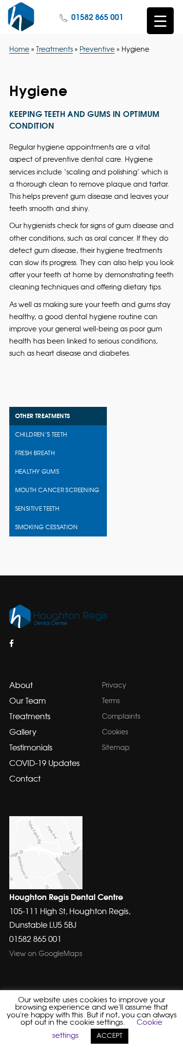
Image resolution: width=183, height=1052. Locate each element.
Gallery (23, 732)
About (21, 685)
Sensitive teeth (37, 509)
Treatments (54, 49)
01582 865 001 (97, 17)
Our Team (27, 701)
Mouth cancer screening (57, 490)
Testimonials (30, 748)
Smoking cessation (46, 527)
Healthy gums (37, 472)
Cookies (115, 732)
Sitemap (116, 748)
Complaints (121, 716)
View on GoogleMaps (45, 954)
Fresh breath (35, 453)
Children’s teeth (41, 435)
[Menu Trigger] (160, 20)
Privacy (114, 685)
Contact (25, 779)
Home (19, 49)
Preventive (97, 49)
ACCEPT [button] (109, 1036)
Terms (111, 701)
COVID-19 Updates (44, 763)
